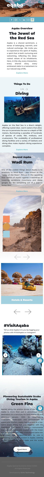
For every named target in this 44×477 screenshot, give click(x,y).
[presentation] (26, 89)
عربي (36, 7)
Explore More (22, 73)
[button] (26, 257)
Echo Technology (27, 473)
